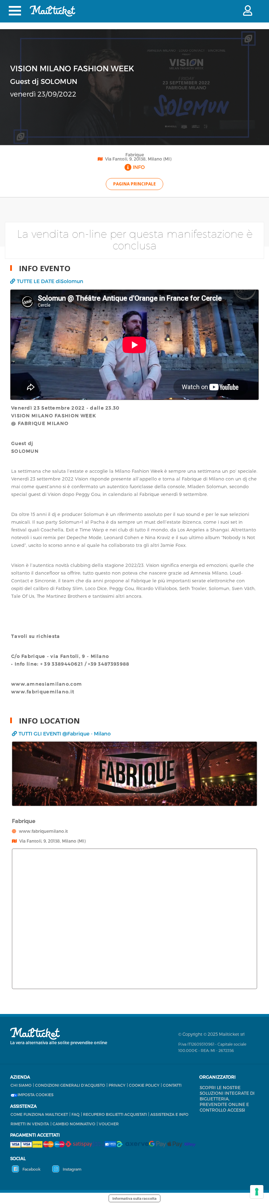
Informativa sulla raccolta (134, 1198)
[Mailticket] (52, 11)
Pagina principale (134, 184)
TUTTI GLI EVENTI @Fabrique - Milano (65, 734)
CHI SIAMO (21, 1085)
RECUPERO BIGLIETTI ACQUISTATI (115, 1114)
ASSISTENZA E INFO (169, 1114)
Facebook (31, 1169)
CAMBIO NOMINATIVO (74, 1124)
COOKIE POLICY (144, 1085)
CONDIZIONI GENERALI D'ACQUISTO (70, 1085)
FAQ (75, 1114)
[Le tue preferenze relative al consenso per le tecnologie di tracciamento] (256, 1191)
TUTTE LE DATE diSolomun (50, 281)
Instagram (71, 1169)
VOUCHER (109, 1124)
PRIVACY (117, 1085)
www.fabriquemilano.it (43, 831)
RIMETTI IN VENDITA (30, 1124)
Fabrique (134, 154)
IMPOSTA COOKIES (36, 1095)
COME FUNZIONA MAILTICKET (39, 1114)
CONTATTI (172, 1085)
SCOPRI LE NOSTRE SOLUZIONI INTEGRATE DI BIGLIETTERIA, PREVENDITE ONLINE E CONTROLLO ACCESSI (227, 1098)
